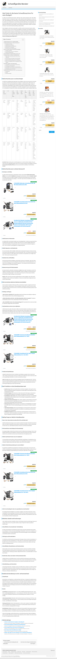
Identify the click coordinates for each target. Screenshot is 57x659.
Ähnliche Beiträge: (8, 73)
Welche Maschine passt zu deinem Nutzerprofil (11, 42)
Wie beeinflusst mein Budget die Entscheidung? (13, 58)
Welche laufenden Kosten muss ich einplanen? (13, 59)
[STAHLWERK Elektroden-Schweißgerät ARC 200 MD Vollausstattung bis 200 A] (47, 69)
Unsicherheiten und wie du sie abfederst (12, 51)
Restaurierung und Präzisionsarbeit (11, 48)
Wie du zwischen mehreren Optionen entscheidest (12, 49)
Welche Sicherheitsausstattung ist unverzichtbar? (13, 60)
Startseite (4, 7)
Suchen (40, 130)
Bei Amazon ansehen (31, 195)
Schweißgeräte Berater (18, 4)
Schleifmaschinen (13, 651)
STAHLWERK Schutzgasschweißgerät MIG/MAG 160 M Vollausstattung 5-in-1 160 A (47, 37)
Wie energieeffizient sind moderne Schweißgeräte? (14, 627)
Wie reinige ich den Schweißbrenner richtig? (12, 629)
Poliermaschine (28, 651)
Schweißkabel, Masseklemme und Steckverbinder (13, 66)
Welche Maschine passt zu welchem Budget (11, 41)
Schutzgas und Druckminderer (10, 65)
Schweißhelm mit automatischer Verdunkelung (13, 64)
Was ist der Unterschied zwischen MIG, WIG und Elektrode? (13, 56)
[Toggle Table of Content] (22, 40)
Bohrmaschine (5, 651)
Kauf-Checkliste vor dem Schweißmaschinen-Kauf (12, 53)
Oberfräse (23, 651)
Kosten (7, 72)
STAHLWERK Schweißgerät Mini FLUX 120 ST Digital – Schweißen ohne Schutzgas (46, 56)
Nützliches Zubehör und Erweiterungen (10, 63)
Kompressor (19, 651)
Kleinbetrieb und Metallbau (10, 47)
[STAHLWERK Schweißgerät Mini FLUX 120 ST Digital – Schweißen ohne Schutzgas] (47, 51)
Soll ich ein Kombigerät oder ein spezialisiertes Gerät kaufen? (14, 62)
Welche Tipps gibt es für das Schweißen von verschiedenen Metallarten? (18, 632)
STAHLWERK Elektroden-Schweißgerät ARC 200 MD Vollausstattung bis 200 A (47, 75)
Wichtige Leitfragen (9, 50)
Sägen (9, 651)
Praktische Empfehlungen (9, 52)
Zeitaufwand (8, 71)
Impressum (53, 650)
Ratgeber (10, 7)
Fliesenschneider (34, 651)
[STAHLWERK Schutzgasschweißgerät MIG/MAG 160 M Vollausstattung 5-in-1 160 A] (47, 32)
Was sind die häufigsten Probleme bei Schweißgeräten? (14, 624)
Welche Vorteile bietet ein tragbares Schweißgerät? (14, 621)
